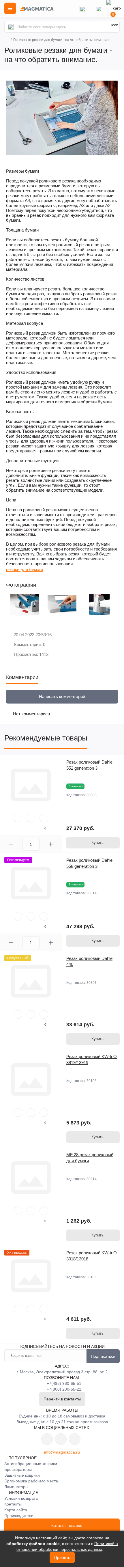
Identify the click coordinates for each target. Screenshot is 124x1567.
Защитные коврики (22, 1475)
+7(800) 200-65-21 (64, 1389)
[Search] (10, 27)
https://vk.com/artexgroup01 (47, 1439)
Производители (18, 1515)
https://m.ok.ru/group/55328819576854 (61, 1439)
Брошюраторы (18, 1469)
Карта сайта (15, 1510)
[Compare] (44, 818)
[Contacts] (99, 8)
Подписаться (103, 1356)
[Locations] (82, 8)
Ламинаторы (16, 1486)
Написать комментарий (62, 696)
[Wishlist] (31, 818)
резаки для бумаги (24, 569)
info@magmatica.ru (62, 1452)
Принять (62, 1557)
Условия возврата (21, 1498)
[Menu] (10, 8)
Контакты (13, 1504)
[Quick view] (18, 818)
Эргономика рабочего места (31, 1481)
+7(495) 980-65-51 (64, 1383)
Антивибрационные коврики (30, 1463)
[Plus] (51, 844)
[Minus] (11, 844)
